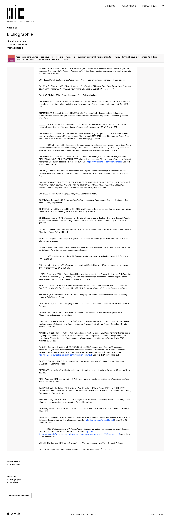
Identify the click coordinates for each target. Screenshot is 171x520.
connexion (151, 514)
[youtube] (15, 513)
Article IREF (15, 464)
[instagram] (11, 513)
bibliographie (15, 479)
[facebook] (8, 513)
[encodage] (163, 6)
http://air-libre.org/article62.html (100, 420)
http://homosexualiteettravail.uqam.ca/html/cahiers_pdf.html (65, 355)
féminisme (14, 482)
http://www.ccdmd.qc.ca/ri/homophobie (104, 162)
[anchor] (18, 513)
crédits (161, 514)
